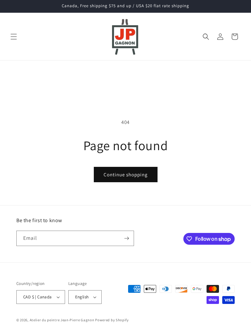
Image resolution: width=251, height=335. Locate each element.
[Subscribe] (126, 238)
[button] (14, 36)
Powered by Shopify (112, 320)
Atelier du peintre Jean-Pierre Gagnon (62, 320)
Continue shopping (126, 174)
